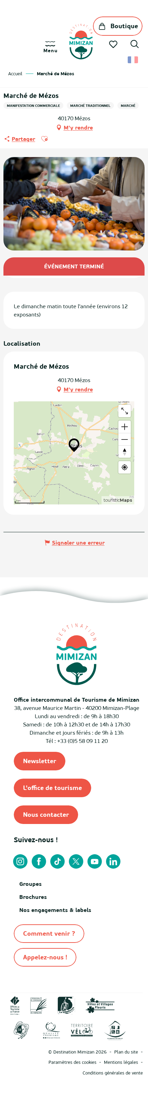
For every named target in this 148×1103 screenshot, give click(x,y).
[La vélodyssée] (66, 1005)
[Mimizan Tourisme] (81, 42)
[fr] (133, 60)
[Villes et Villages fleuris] (100, 1005)
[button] (134, 45)
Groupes (30, 884)
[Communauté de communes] (38, 1005)
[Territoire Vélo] (82, 1030)
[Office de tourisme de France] (15, 1005)
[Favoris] (114, 44)
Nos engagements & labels (55, 910)
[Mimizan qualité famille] (21, 1030)
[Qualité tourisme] (51, 1030)
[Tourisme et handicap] (115, 1030)
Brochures (33, 897)
